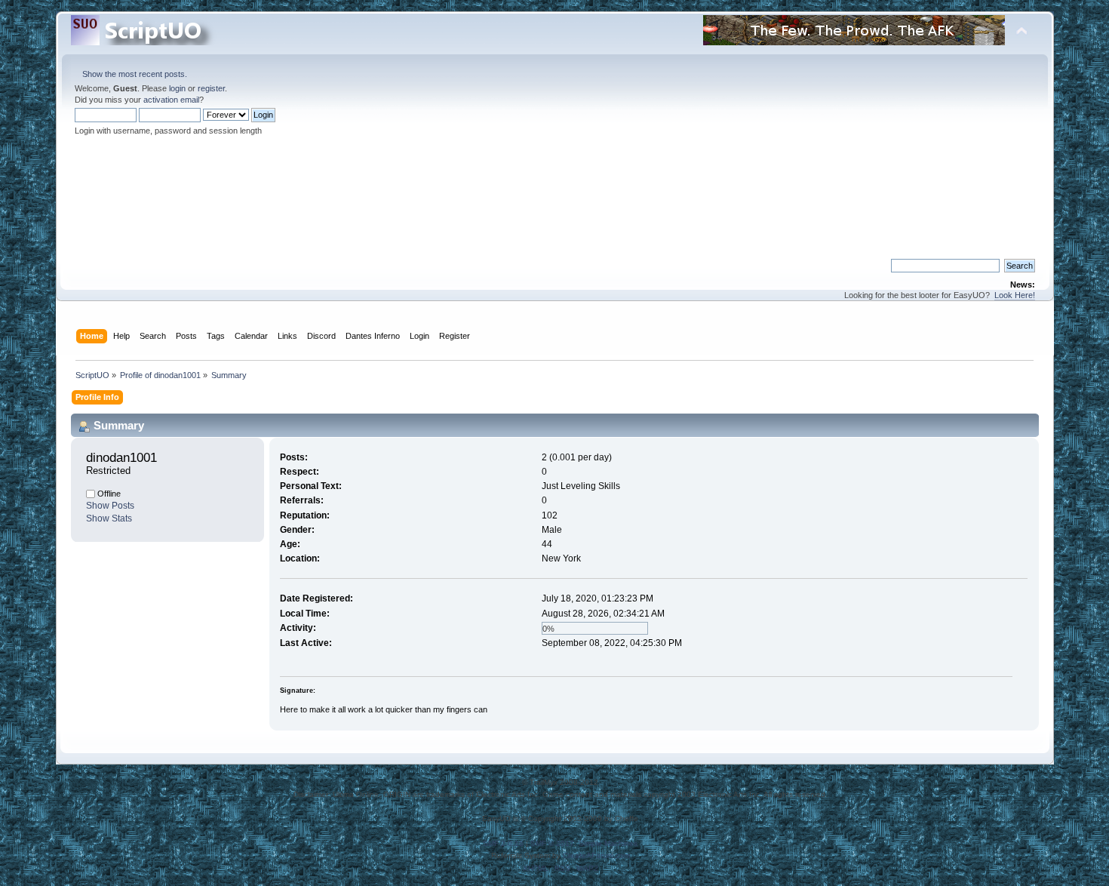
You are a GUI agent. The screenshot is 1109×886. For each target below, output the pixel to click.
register (211, 88)
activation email (171, 99)
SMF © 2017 (552, 843)
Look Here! (1014, 295)
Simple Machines (608, 843)
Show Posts (110, 505)
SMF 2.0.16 (503, 843)
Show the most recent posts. (134, 73)
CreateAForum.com (596, 855)
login (177, 88)
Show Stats (109, 518)
